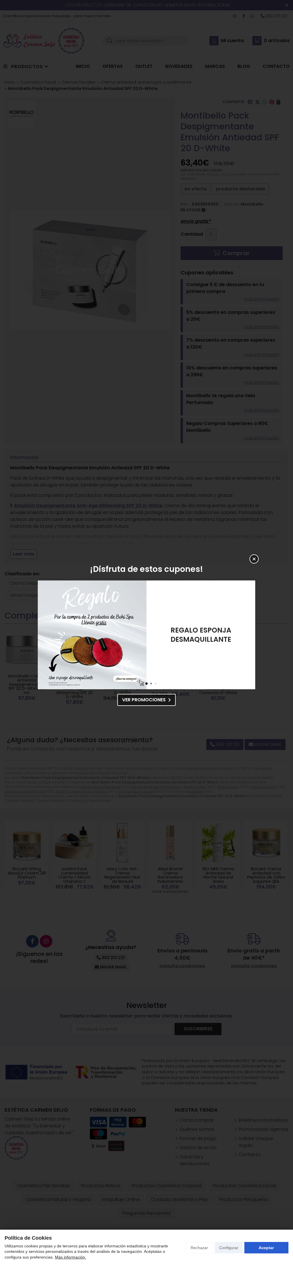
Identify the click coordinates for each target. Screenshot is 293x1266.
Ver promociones (144, 699)
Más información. (70, 1257)
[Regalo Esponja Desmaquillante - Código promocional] (92, 634)
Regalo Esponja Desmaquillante (201, 634)
